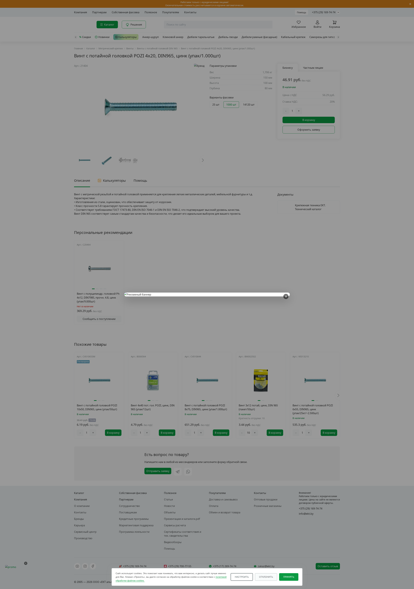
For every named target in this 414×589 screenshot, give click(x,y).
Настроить (242, 577)
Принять (288, 577)
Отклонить (266, 577)
